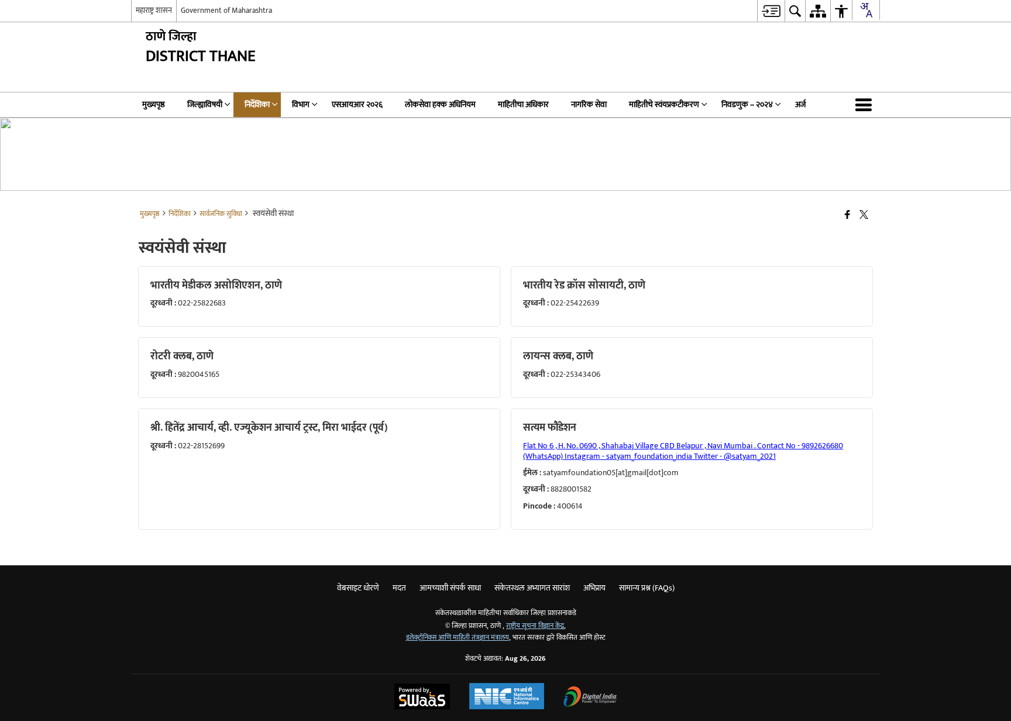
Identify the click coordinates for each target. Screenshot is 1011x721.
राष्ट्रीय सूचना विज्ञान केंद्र (535, 625)
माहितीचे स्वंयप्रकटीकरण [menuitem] (664, 104)
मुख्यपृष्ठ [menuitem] (153, 104)
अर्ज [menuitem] (800, 104)
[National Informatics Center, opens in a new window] (506, 697)
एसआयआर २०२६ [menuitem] (357, 104)
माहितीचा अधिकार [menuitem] (523, 104)
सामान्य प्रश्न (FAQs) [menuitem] (647, 588)
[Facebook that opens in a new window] (847, 215)
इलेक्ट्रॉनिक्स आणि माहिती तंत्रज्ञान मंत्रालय (457, 637)
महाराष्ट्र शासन (154, 10)
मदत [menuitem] (399, 588)
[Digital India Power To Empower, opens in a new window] (590, 698)
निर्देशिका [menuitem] (257, 104)
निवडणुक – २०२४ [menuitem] (747, 104)
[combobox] (865, 10)
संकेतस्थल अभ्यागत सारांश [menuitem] (532, 588)
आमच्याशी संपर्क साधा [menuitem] (450, 588)
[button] (866, 104)
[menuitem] (771, 11)
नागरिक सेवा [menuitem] (589, 104)
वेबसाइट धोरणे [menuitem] (358, 588)
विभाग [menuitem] (301, 104)
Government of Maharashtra (226, 10)
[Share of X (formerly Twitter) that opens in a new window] (864, 215)
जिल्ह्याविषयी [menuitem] (204, 104)
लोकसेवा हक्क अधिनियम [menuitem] (440, 104)
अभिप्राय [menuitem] (594, 588)
